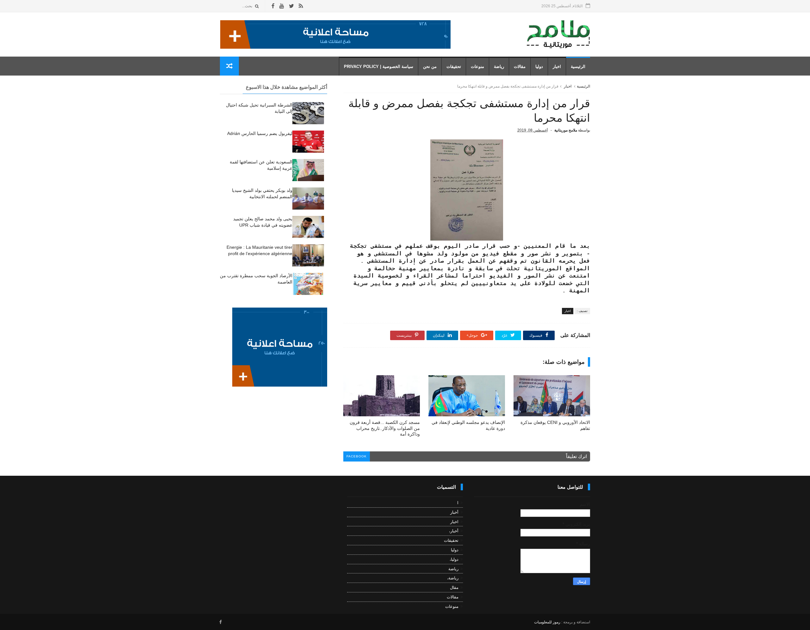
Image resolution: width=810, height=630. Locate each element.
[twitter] (291, 6)
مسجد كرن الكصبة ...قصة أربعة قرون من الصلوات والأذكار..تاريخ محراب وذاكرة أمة (385, 428)
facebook (356, 456)
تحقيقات (453, 66)
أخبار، (453, 531)
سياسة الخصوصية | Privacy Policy (378, 66)
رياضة (499, 66)
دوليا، (454, 559)
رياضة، (452, 578)
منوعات (477, 66)
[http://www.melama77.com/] (335, 47)
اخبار (557, 66)
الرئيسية (578, 66)
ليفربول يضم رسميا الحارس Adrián (259, 133)
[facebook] (273, 6)
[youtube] (281, 6)
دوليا (539, 66)
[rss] (301, 6)
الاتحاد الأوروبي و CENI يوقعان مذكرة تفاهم (555, 425)
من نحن (430, 66)
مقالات (520, 66)
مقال (454, 587)
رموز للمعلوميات (547, 622)
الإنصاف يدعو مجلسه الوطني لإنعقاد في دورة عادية (468, 425)
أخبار (454, 512)
